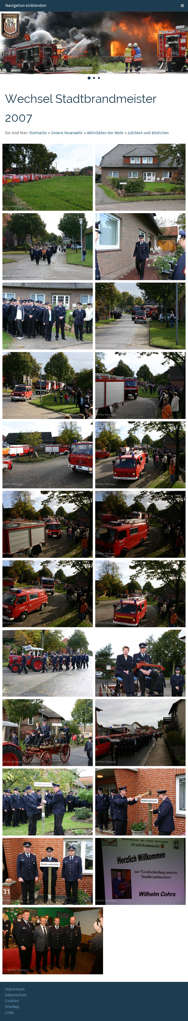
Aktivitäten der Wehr (105, 133)
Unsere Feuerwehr (67, 133)
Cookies (12, 1001)
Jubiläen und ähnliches (148, 133)
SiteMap (12, 1006)
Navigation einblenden (25, 5)
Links (9, 1012)
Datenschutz (16, 995)
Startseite (38, 133)
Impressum (15, 989)
